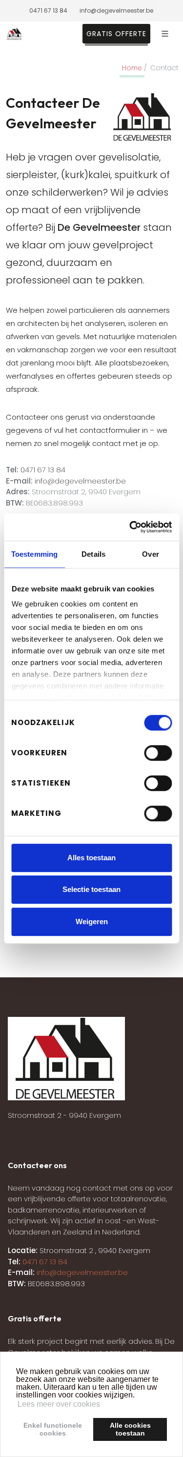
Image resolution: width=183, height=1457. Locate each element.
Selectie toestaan (91, 889)
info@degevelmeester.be (116, 10)
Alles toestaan (91, 857)
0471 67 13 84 (48, 10)
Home (132, 68)
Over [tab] (150, 554)
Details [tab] (93, 554)
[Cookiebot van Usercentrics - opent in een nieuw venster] (130, 527)
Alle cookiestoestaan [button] (130, 1429)
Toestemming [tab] (34, 554)
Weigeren (92, 921)
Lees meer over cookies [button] (59, 1404)
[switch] (158, 753)
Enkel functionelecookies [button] (52, 1429)
